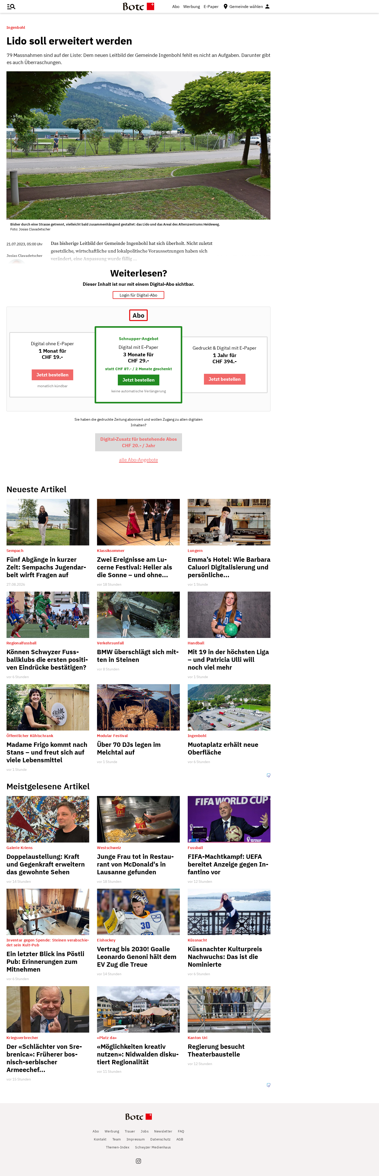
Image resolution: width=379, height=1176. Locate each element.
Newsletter (163, 1131)
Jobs (145, 1131)
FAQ (181, 1131)
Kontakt (100, 1139)
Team (116, 1139)
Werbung (191, 6)
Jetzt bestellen (52, 375)
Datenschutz (160, 1139)
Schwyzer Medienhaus (153, 1147)
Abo (175, 6)
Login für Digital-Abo (138, 295)
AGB (179, 1139)
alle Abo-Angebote (138, 460)
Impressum (136, 1139)
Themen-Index (117, 1147)
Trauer (130, 1131)
